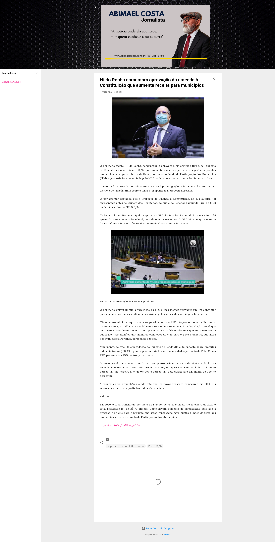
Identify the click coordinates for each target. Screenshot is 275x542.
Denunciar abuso (11, 81)
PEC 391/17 (155, 446)
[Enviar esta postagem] (107, 440)
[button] (214, 79)
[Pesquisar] (220, 7)
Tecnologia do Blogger (159, 528)
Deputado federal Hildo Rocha (125, 446)
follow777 (167, 534)
